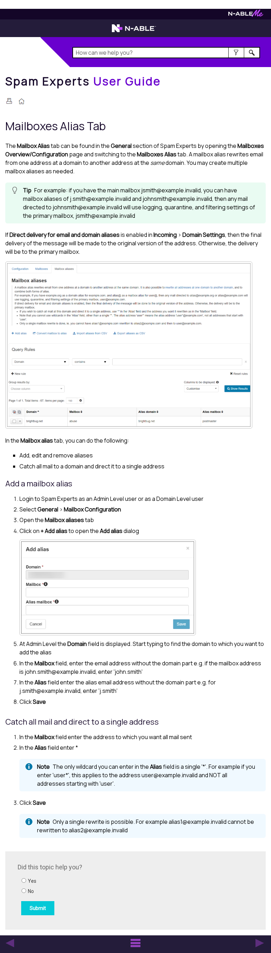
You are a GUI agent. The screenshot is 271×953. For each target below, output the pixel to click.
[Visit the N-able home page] (134, 31)
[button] (236, 52)
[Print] (9, 101)
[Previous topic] (10, 943)
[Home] (21, 102)
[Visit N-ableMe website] (245, 15)
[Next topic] (259, 943)
